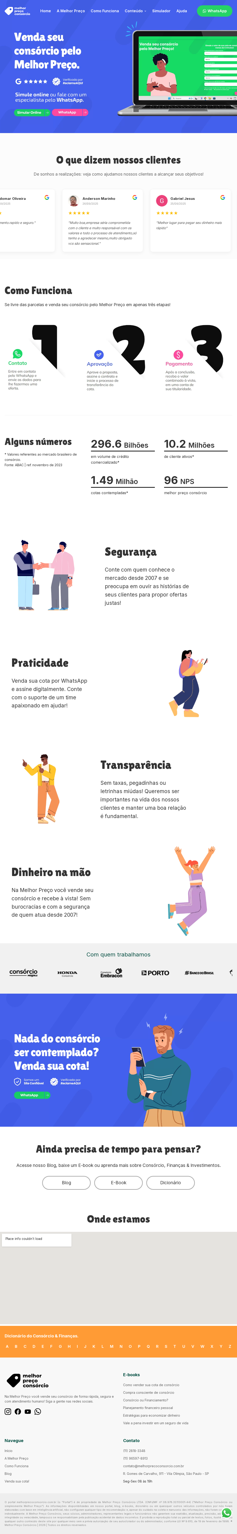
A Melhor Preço (71, 11)
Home (45, 11)
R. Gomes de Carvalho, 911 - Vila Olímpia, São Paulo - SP (166, 1474)
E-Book (118, 1182)
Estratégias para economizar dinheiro (151, 1415)
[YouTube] (28, 1411)
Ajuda (181, 11)
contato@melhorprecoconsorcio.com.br (153, 1466)
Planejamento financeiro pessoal (148, 1408)
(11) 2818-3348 (134, 1451)
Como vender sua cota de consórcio (151, 1385)
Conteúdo (134, 11)
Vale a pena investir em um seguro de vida (155, 1423)
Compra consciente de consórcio (148, 1392)
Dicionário (170, 1182)
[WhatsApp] (37, 1411)
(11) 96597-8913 (135, 1458)
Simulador (161, 11)
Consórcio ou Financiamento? (145, 1400)
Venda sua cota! (17, 1481)
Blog (66, 1182)
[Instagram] (8, 1411)
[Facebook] (18, 1411)
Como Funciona (105, 11)
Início (8, 1451)
